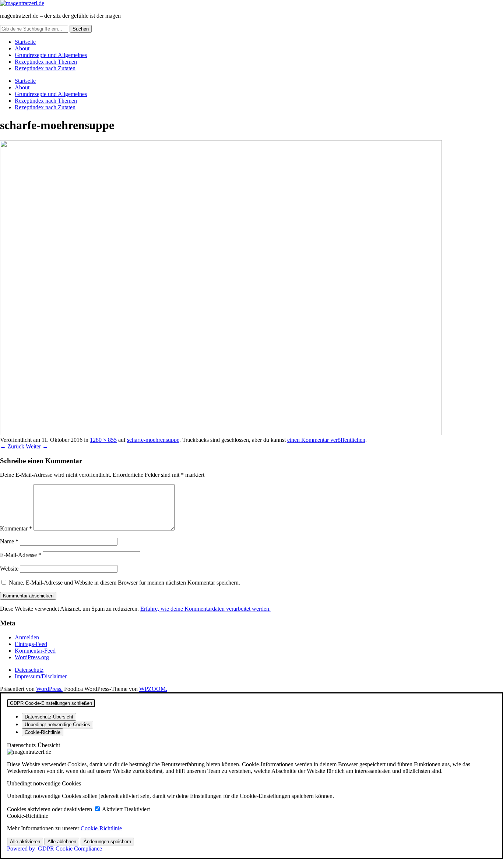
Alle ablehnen (62, 841)
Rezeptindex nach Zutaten (45, 68)
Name (9, 541)
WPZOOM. (153, 689)
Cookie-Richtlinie (101, 828)
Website (9, 568)
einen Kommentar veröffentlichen (326, 440)
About (22, 48)
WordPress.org (32, 657)
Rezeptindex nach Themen (46, 61)
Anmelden (27, 637)
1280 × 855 (103, 440)
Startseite (25, 42)
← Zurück (12, 446)
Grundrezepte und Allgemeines (51, 55)
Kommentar (16, 528)
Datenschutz (29, 670)
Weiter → (37, 446)
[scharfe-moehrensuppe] (221, 433)
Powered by (54, 848)
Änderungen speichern (107, 841)
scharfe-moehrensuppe (153, 440)
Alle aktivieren (25, 841)
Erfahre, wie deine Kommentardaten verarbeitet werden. (205, 609)
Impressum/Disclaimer (41, 676)
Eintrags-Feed (31, 644)
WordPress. (49, 689)
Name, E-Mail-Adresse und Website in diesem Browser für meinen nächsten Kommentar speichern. (124, 582)
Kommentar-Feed (35, 650)
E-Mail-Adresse (20, 555)
